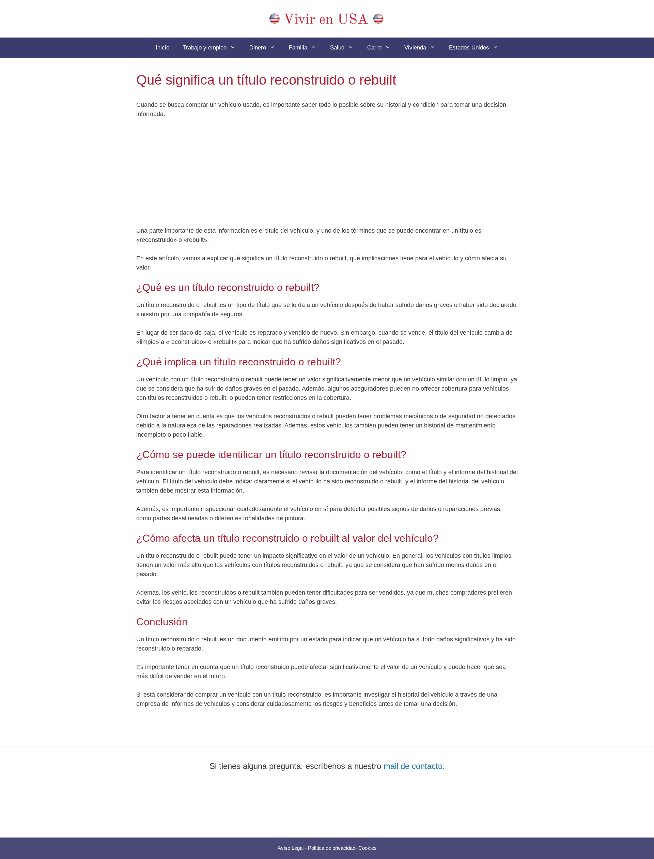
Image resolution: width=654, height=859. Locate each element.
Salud (337, 47)
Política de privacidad (331, 848)
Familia (298, 47)
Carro (374, 47)
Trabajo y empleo (205, 47)
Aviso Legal (290, 848)
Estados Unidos (469, 47)
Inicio (162, 47)
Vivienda (415, 47)
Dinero (257, 47)
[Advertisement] (327, 175)
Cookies (367, 848)
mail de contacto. (414, 766)
